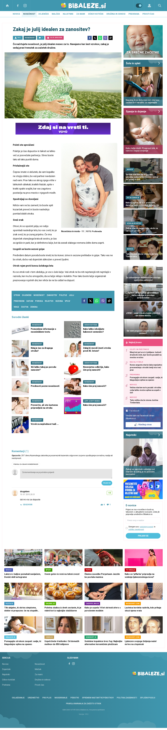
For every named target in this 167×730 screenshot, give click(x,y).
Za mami (80, 14)
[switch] (139, 6)
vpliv (67, 301)
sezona (59, 301)
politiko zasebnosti (136, 529)
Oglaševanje (18, 698)
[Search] (160, 5)
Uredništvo (33, 698)
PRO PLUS (46, 698)
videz (16, 307)
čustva (24, 307)
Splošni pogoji (147, 698)
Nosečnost (29, 14)
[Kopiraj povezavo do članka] (110, 38)
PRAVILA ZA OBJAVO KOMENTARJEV (25, 464)
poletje (63, 295)
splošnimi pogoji (146, 527)
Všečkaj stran (145, 424)
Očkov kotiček (95, 14)
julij (71, 295)
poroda (39, 301)
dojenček (26, 295)
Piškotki (74, 698)
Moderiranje (61, 698)
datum (29, 301)
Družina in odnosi (115, 14)
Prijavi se (107, 483)
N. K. (19, 37)
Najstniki (68, 14)
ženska (33, 307)
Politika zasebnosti (127, 698)
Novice (16, 14)
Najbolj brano (135, 342)
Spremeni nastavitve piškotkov (98, 698)
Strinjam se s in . (142, 528)
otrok (17, 295)
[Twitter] (95, 38)
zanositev (52, 295)
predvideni (19, 301)
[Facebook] (18, 5)
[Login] (149, 5)
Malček (56, 14)
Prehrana (134, 14)
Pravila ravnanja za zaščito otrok (83, 704)
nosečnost (39, 295)
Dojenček (43, 14)
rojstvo (49, 301)
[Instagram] (25, 5)
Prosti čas (148, 14)
